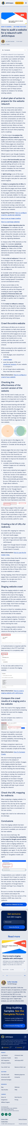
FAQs (16, 1089)
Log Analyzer (4, 1055)
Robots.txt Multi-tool (20, 1067)
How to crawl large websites (10, 222)
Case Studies (4, 1089)
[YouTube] (9, 1114)
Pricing (16, 1099)
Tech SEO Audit (5, 1074)
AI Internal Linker (19, 1055)
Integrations (4, 1099)
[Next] (25, 976)
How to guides (6, 26)
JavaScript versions (9, 364)
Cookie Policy (4, 1121)
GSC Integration (5, 1060)
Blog (2, 1087)
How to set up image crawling (11, 218)
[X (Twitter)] (6, 1114)
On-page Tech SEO (20, 26)
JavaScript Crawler (6, 1058)
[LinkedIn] (2, 1114)
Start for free (19, 3)
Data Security (18, 1097)
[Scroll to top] (25, 1036)
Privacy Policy (4, 1119)
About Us (3, 1097)
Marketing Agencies (20, 1074)
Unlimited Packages (6, 1079)
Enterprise (17, 1077)
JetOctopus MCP (19, 1060)
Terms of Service (23, 1119)
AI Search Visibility (6, 1063)
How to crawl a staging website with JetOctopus (13, 957)
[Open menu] (26, 3)
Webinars (17, 1087)
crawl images (7, 359)
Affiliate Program (5, 1102)
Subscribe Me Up (14, 927)
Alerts (16, 1058)
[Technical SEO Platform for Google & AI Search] (8, 3)
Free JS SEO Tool (5, 1067)
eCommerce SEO (5, 1077)
